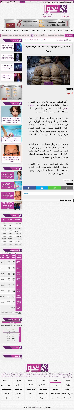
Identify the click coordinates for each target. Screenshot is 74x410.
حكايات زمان (18, 394)
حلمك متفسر (6, 389)
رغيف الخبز (66, 180)
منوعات (55, 389)
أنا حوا (31, 394)
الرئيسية (67, 380)
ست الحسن (35, 30)
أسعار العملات (13, 216)
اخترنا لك (15, 104)
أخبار (66, 30)
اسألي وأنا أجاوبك (67, 394)
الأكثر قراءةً (14, 169)
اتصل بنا (43, 398)
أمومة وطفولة (30, 389)
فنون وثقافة (25, 30)
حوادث (60, 30)
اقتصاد (31, 385)
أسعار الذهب (13, 250)
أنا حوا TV (52, 30)
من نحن (6, 394)
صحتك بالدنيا (6, 30)
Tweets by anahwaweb (15, 359)
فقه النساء (18, 389)
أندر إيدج (18, 385)
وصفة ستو (43, 389)
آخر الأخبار (15, 41)
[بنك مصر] (37, 23)
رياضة (16, 30)
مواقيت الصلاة (13, 319)
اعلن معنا (67, 398)
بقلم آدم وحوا (43, 394)
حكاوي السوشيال (6, 385)
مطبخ (44, 30)
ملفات (67, 389)
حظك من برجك (55, 394)
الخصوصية (55, 398)
